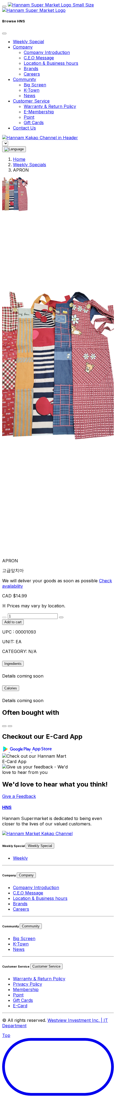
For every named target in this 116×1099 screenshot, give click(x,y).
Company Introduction (47, 52)
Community (31, 926)
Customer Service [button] (31, 101)
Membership (26, 989)
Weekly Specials (29, 164)
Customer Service (46, 966)
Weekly (20, 858)
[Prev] (4, 726)
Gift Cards (34, 122)
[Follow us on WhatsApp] (37, 833)
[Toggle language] (14, 149)
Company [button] (23, 47)
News (29, 95)
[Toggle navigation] (4, 6)
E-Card (20, 1005)
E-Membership (39, 111)
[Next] (10, 726)
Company (26, 875)
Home (19, 159)
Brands (31, 68)
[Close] (4, 33)
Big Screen (35, 84)
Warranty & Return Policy (50, 106)
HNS (7, 807)
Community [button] (24, 79)
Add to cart (13, 622)
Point (29, 117)
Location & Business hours (51, 63)
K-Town (31, 90)
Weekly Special (28, 41)
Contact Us (24, 128)
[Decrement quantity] (4, 617)
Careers (32, 74)
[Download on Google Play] (17, 750)
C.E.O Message (39, 57)
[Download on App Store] (42, 750)
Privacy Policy (27, 984)
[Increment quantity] (61, 617)
